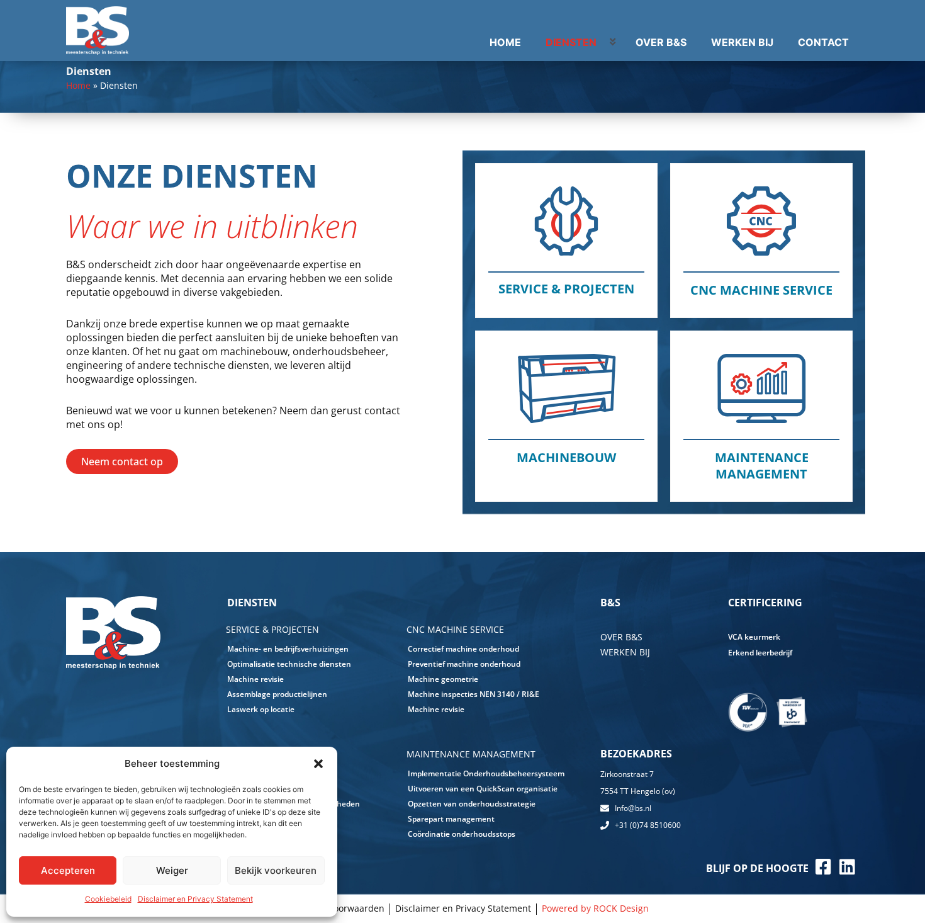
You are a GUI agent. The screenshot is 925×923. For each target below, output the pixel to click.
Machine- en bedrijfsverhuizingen (288, 648)
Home (78, 85)
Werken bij (625, 652)
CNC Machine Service (761, 289)
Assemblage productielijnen (277, 694)
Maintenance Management (762, 465)
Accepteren (68, 870)
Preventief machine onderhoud (464, 664)
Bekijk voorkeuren (276, 870)
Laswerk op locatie (260, 709)
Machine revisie (255, 679)
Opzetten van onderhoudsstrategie (471, 803)
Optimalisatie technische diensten (289, 664)
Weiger (172, 870)
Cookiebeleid (108, 898)
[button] (318, 763)
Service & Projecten (566, 288)
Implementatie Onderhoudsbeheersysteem (486, 773)
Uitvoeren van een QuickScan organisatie (483, 788)
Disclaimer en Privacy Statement (195, 898)
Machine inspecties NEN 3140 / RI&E (473, 694)
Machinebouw (566, 457)
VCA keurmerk (754, 636)
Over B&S (621, 637)
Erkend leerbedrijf (760, 652)
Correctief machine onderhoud (463, 648)
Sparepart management (451, 818)
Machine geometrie (443, 679)
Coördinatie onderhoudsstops (461, 834)
